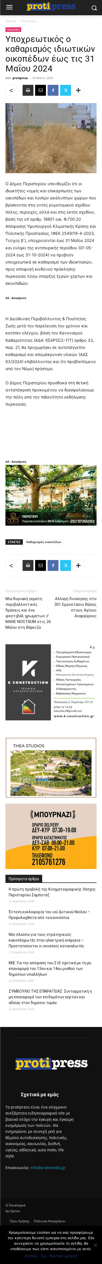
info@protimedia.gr (48, 1167)
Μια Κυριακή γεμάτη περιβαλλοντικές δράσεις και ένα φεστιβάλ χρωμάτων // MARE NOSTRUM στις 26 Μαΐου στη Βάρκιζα (28, 613)
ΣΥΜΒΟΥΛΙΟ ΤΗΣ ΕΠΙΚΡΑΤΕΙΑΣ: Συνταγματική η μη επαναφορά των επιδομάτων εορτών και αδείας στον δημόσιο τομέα (50, 997)
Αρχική (10, 21)
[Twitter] (65, 90)
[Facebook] (53, 90)
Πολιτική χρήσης (63, 1256)
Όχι (43, 1256)
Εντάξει (31, 1256)
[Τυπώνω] (28, 90)
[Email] (40, 90)
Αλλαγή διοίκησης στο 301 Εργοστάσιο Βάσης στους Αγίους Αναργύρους (75, 607)
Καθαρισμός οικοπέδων (43, 542)
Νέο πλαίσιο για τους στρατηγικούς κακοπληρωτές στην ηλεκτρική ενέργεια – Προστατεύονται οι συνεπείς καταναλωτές (46, 940)
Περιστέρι (28, 21)
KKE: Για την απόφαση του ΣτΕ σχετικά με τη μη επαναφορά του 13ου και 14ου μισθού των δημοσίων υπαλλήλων (50, 969)
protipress (20, 78)
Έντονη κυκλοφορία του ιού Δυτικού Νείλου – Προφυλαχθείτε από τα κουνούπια (49, 915)
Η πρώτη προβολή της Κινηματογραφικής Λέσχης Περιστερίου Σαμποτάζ (52, 892)
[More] (78, 90)
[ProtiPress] (51, 6)
